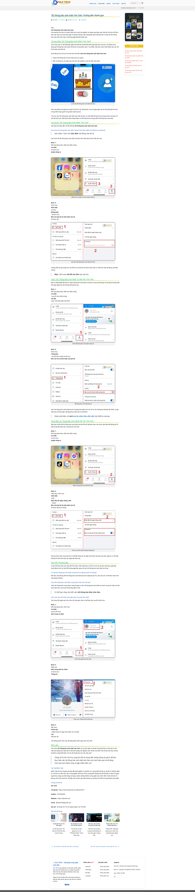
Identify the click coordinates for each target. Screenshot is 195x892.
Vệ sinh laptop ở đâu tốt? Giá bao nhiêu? (76, 824)
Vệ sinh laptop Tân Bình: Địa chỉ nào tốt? (133, 66)
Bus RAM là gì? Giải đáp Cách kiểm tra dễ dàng (65, 846)
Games (108, 3)
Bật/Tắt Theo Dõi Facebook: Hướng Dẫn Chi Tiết (104, 846)
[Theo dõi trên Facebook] (139, 8)
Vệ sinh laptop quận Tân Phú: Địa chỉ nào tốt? (133, 71)
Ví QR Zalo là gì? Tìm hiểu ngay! (59, 824)
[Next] (120, 827)
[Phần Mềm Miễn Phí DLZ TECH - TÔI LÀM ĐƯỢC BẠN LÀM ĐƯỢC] (69, 3)
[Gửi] (142, 3)
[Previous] (51, 827)
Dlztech (74, 20)
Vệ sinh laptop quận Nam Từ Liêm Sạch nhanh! (134, 61)
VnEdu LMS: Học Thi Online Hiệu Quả (112, 824)
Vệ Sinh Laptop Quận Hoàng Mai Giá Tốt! (133, 52)
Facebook (83, 20)
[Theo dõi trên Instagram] (141, 8)
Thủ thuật (115, 3)
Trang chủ (92, 3)
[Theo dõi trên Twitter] (143, 8)
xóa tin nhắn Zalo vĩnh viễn (83, 416)
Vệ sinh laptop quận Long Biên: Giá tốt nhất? (134, 57)
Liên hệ (123, 3)
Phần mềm (101, 3)
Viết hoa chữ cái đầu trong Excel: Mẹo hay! (94, 824)
